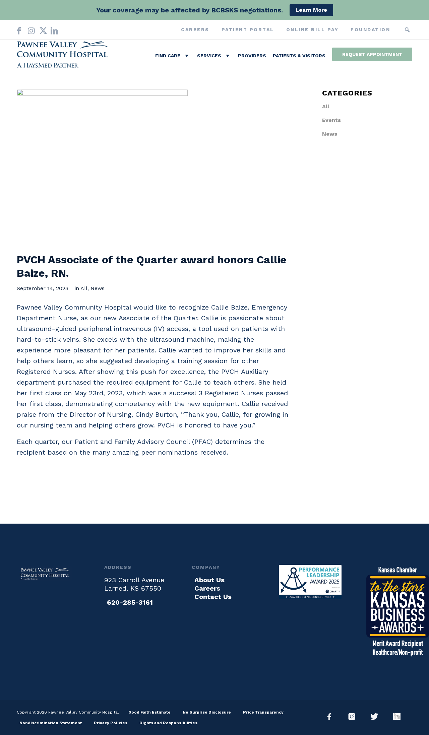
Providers (252, 55)
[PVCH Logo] (64, 56)
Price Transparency (263, 712)
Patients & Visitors (299, 55)
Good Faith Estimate (149, 712)
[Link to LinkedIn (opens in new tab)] (53, 29)
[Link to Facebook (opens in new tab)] (19, 29)
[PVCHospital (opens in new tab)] (377, 716)
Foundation (370, 29)
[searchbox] (397, 30)
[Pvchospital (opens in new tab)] (354, 716)
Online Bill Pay (312, 29)
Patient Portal (248, 29)
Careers (195, 29)
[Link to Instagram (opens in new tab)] (30, 29)
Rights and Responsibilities (168, 723)
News (97, 288)
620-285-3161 (130, 602)
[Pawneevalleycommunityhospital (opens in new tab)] (332, 716)
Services (209, 55)
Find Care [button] (167, 55)
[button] (407, 30)
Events (331, 120)
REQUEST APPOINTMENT (372, 54)
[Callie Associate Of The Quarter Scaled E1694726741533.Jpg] (102, 167)
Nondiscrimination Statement (50, 723)
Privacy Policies (110, 723)
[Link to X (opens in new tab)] (42, 29)
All (83, 288)
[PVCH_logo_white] (45, 574)
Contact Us (213, 597)
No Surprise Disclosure (207, 712)
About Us (209, 580)
